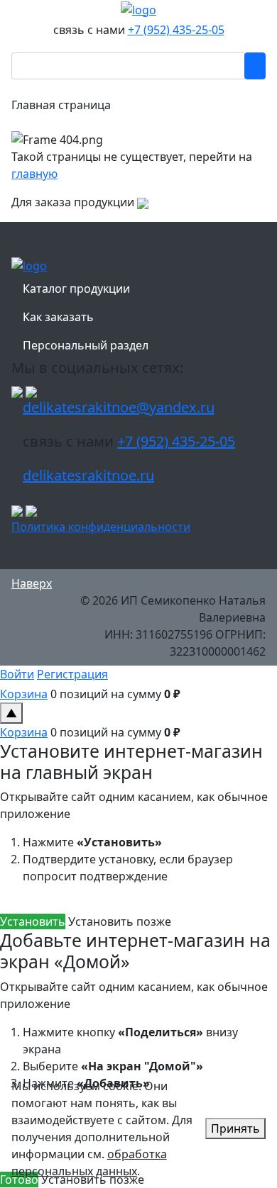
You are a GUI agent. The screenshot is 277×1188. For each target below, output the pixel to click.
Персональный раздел (85, 345)
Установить (32, 921)
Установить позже (119, 921)
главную (34, 173)
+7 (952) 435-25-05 (176, 30)
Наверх (31, 583)
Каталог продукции (76, 288)
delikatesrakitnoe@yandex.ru (118, 407)
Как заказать (58, 317)
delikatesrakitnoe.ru (88, 475)
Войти (17, 674)
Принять (235, 1128)
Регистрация (72, 674)
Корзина (24, 694)
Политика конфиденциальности (100, 526)
